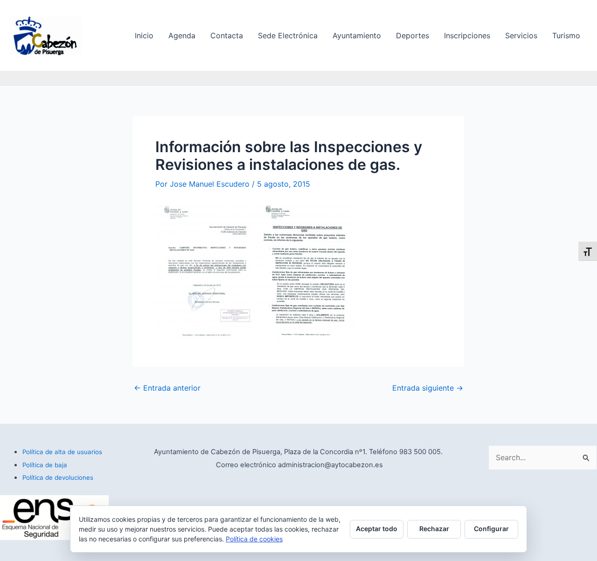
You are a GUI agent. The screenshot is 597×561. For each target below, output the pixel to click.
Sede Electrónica (288, 35)
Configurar (491, 529)
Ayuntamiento (357, 35)
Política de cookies (254, 539)
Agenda (181, 35)
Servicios (521, 35)
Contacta (226, 35)
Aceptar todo (376, 529)
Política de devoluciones (57, 477)
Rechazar (434, 529)
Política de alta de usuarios (62, 452)
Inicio (144, 35)
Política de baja (44, 465)
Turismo (566, 35)
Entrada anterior (167, 388)
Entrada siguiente (427, 388)
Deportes (412, 35)
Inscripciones (467, 35)
